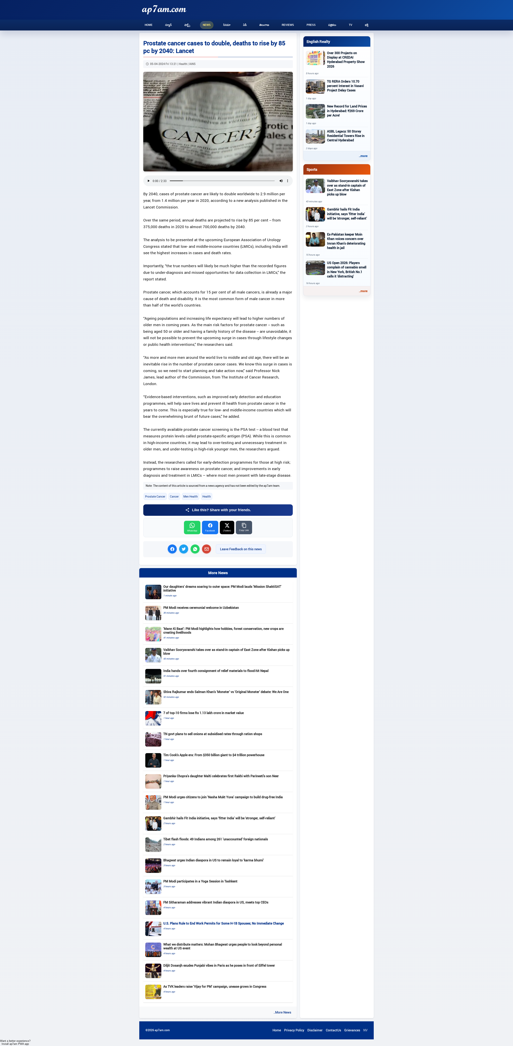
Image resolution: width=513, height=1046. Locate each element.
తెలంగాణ (264, 24)
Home (148, 24)
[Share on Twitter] (183, 548)
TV (350, 24)
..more (363, 156)
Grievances (352, 1030)
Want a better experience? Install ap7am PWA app (15, 1042)
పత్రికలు (332, 24)
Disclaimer (315, 1030)
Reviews (288, 24)
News (207, 24)
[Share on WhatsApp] (195, 548)
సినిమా (226, 24)
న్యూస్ (168, 24)
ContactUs (333, 1030)
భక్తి (366, 24)
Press (311, 24)
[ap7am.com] (164, 9)
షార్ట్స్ (187, 24)
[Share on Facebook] (172, 548)
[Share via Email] (206, 548)
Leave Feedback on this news (241, 549)
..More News (282, 1012)
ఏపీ (245, 24)
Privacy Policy (294, 1030)
